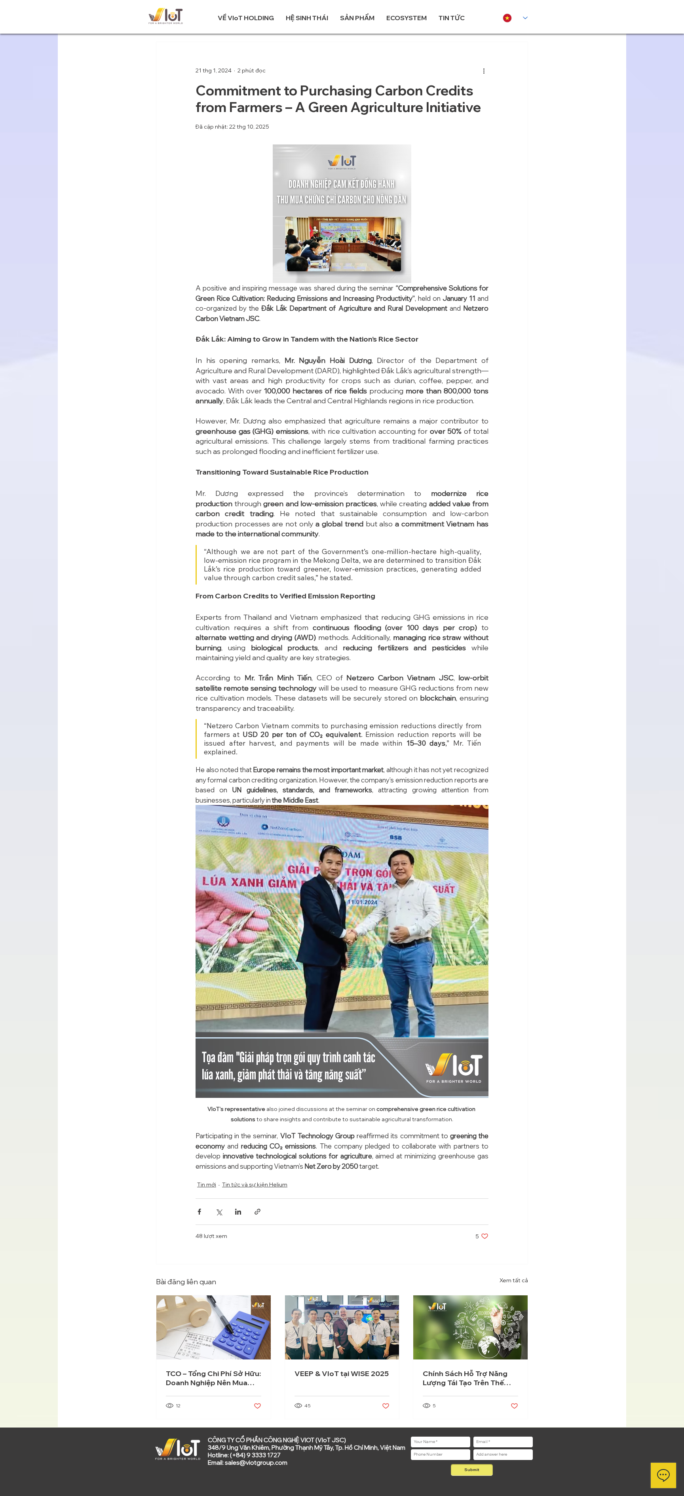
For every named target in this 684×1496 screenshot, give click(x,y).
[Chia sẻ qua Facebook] (199, 1211)
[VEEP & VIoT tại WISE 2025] (342, 1327)
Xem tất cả (514, 1280)
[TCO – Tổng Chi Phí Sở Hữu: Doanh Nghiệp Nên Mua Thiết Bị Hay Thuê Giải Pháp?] (213, 1327)
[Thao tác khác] (483, 70)
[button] (246, 18)
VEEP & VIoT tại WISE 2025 (341, 1373)
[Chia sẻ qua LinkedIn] (238, 1211)
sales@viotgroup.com (256, 1462)
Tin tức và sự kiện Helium (254, 1184)
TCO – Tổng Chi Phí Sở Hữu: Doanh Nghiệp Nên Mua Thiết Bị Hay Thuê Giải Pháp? (213, 1378)
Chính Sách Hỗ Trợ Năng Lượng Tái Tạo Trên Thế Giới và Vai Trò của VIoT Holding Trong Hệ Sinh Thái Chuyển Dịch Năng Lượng (470, 1378)
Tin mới (206, 1184)
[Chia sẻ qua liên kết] (257, 1211)
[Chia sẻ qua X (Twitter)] (218, 1211)
